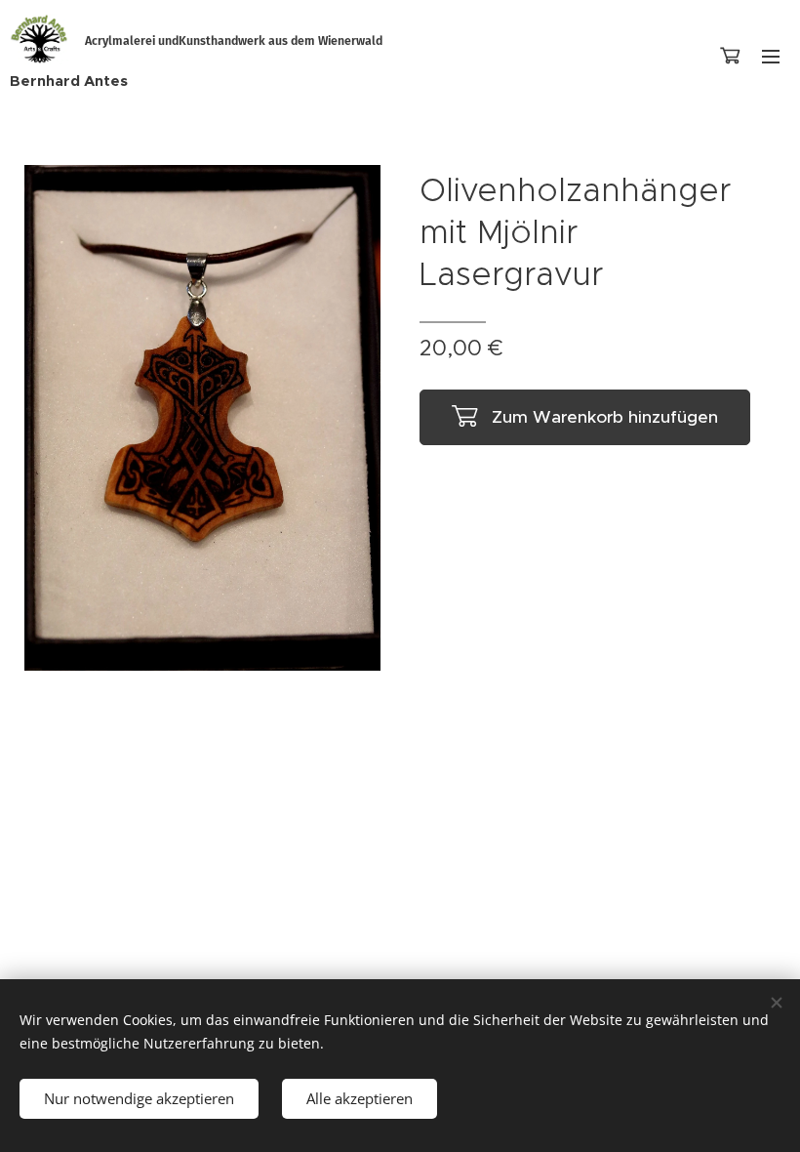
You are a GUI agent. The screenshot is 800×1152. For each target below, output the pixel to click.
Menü (770, 55)
